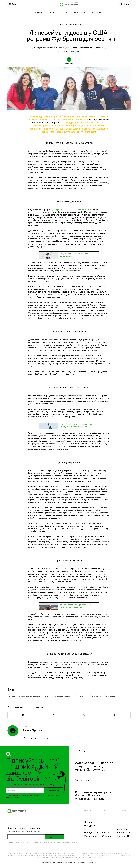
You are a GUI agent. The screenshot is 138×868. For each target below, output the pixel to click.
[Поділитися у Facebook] (84, 715)
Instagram (122, 829)
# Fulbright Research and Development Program (51, 47)
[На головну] (69, 4)
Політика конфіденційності (66, 862)
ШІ (65, 12)
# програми (100, 47)
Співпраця (108, 836)
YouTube (121, 836)
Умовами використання (13, 797)
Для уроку (53, 12)
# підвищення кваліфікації (82, 47)
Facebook (122, 832)
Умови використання (48, 862)
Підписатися (53, 790)
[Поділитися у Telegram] (22, 715)
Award (105, 832)
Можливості (97, 12)
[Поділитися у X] (53, 715)
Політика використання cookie (87, 862)
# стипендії (62, 51)
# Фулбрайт (75, 51)
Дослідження (79, 12)
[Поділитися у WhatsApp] (115, 715)
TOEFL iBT (94, 358)
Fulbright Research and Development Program (72, 210)
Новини (39, 12)
